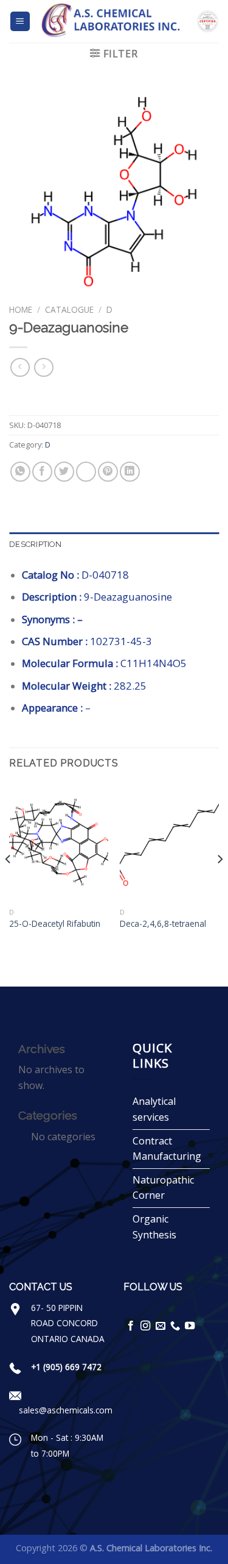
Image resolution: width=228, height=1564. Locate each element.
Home (20, 309)
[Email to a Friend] (86, 472)
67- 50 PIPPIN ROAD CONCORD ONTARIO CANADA (68, 1323)
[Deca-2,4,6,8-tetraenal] (169, 842)
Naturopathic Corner (163, 1187)
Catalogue (69, 309)
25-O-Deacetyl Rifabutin (54, 923)
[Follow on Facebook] (131, 1326)
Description (35, 544)
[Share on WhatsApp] (20, 472)
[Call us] (175, 1326)
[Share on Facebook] (42, 472)
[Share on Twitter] (64, 472)
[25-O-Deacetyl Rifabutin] (58, 842)
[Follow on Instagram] (145, 1326)
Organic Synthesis (154, 1226)
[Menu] (20, 22)
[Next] (219, 883)
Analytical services (154, 1109)
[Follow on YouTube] (190, 1326)
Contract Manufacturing (167, 1148)
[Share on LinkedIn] (130, 472)
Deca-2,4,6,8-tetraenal (163, 923)
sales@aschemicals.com (65, 1410)
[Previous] (8, 883)
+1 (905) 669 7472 (66, 1367)
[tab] (114, 544)
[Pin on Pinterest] (108, 472)
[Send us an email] (160, 1326)
